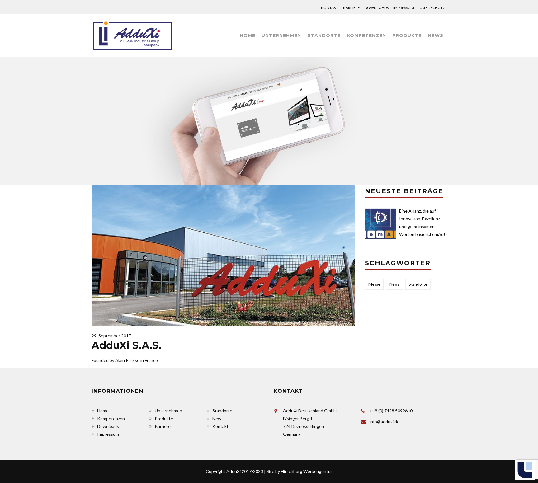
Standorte (324, 35)
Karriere (351, 7)
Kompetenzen (366, 35)
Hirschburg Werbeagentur (306, 471)
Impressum (403, 7)
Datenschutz (432, 7)
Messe (374, 284)
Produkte (407, 35)
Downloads (377, 7)
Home (247, 35)
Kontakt (329, 7)
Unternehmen (168, 410)
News (435, 35)
